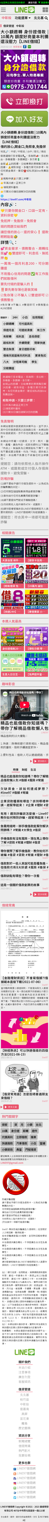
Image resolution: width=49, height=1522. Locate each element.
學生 (34, 362)
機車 (33, 1137)
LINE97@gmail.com (12, 1162)
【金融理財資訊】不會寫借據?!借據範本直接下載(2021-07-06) (24, 979)
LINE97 (44, 732)
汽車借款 (21, 1143)
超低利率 (8, 343)
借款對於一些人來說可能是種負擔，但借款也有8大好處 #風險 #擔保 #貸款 (25, 865)
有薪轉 (7, 336)
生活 (33, 769)
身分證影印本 (27, 349)
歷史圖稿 (24, 1428)
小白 (25, 317)
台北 (38, 1125)
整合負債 (8, 349)
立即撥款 (21, 1137)
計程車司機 (20, 362)
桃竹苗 (24, 1399)
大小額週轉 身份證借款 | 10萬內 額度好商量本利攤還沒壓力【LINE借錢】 (24, 9)
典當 (19, 1149)
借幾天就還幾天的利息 (16, 355)
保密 (4, 1125)
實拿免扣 (40, 355)
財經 (24, 769)
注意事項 (24, 1372)
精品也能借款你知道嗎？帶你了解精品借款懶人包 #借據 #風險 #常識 (25, 725)
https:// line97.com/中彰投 (16, 199)
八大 (6, 362)
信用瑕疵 (37, 317)
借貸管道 (8, 26)
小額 (29, 1125)
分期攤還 (8, 368)
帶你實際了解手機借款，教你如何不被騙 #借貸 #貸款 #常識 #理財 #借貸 (25, 852)
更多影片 (42, 761)
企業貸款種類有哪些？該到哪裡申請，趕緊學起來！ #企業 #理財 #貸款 (25, 802)
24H (15, 317)
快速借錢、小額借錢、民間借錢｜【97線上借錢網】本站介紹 (24, 1352)
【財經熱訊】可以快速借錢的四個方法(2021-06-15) (24, 1052)
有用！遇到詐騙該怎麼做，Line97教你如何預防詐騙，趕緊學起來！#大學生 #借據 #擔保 (25, 815)
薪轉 (25, 1131)
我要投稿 (24, 1455)
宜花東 (24, 1418)
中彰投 (6, 17)
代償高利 (7, 1137)
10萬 (5, 1131)
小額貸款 (7, 1149)
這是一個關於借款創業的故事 (20, 885)
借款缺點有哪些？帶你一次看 (20, 876)
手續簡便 (24, 343)
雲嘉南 (24, 1409)
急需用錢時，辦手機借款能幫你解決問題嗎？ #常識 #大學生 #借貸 (25, 827)
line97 (45, 783)
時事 (16, 769)
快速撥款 (7, 1143)
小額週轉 (8, 324)
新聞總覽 (24, 1441)
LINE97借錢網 (26, 1468)
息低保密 (34, 336)
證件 (34, 1131)
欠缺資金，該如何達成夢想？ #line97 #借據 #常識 (25, 790)
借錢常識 (24, 1446)
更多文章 (12, 1107)
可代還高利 (25, 324)
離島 (24, 1423)
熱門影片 (24, 1450)
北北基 (39, 17)
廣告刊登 (24, 1377)
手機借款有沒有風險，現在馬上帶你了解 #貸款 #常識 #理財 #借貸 (25, 840)
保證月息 (8, 330)
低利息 (20, 336)
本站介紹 (24, 1367)
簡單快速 (39, 343)
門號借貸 (30, 1149)
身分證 (15, 1131)
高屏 (24, 1413)
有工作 (41, 330)
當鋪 (42, 1143)
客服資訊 (24, 1381)
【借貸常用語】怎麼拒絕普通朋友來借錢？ (24, 1095)
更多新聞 (42, 894)
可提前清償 (25, 330)
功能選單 (21, 17)
